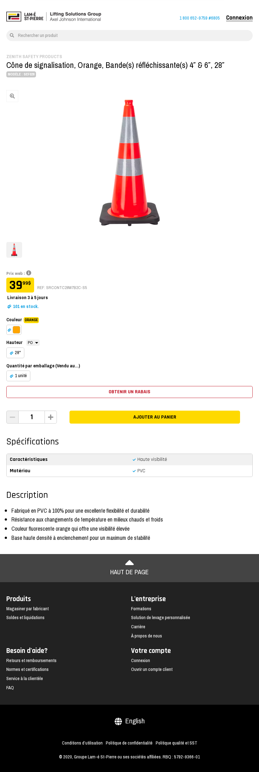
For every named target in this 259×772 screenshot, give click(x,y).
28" (18, 352)
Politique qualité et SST (176, 743)
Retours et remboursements (31, 660)
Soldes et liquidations (25, 617)
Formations (141, 608)
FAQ (10, 687)
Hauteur (14, 342)
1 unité (21, 375)
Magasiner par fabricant (27, 608)
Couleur (22, 319)
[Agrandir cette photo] (129, 163)
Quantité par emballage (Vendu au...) (43, 365)
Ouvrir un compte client (151, 669)
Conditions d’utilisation (82, 743)
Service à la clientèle (24, 678)
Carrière (138, 626)
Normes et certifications (27, 669)
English (135, 721)
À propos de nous (146, 635)
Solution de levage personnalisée (160, 617)
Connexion (239, 18)
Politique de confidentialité (129, 743)
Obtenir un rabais (129, 392)
